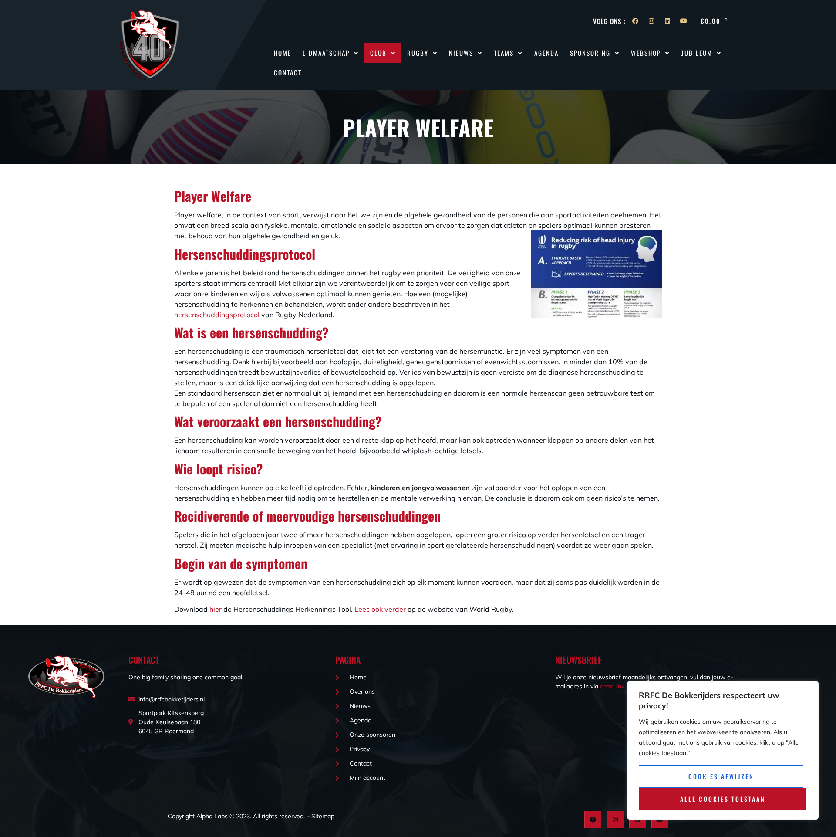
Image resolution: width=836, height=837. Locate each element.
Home (282, 53)
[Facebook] (635, 21)
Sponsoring (590, 53)
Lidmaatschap (326, 53)
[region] (723, 750)
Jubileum (696, 53)
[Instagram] (651, 21)
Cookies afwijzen (721, 776)
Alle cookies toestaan (722, 798)
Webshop (646, 53)
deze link (612, 686)
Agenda (546, 53)
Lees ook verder (380, 609)
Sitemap (322, 816)
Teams (504, 53)
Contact (288, 72)
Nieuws (461, 53)
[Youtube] (684, 21)
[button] (330, 53)
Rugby (417, 53)
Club (378, 53)
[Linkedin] (667, 21)
